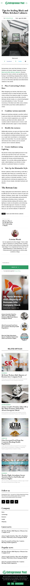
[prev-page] (23, 277)
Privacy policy (19, 583)
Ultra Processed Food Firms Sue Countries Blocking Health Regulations (10, 326)
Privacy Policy (17, 271)
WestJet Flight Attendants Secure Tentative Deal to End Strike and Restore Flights (10, 337)
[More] (25, 61)
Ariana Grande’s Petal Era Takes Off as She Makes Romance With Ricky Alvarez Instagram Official (10, 316)
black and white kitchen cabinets (14, 213)
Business (4, 373)
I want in (14, 267)
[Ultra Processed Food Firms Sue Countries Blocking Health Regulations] (24, 327)
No (12, 583)
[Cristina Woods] (15, 233)
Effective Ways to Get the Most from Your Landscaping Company (7, 223)
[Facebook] (3, 501)
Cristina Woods (9, 18)
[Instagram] (7, 501)
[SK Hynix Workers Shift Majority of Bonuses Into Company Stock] (15, 292)
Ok (9, 583)
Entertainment (6, 404)
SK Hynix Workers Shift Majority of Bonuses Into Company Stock (13, 300)
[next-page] (25, 277)
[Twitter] (16, 501)
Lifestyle (4, 438)
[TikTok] (12, 501)
